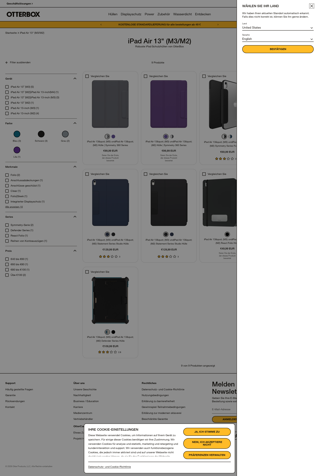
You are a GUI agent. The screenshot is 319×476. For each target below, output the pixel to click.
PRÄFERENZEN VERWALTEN (207, 455)
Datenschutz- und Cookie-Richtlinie (109, 466)
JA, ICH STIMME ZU (207, 431)
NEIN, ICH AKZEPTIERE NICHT (207, 443)
